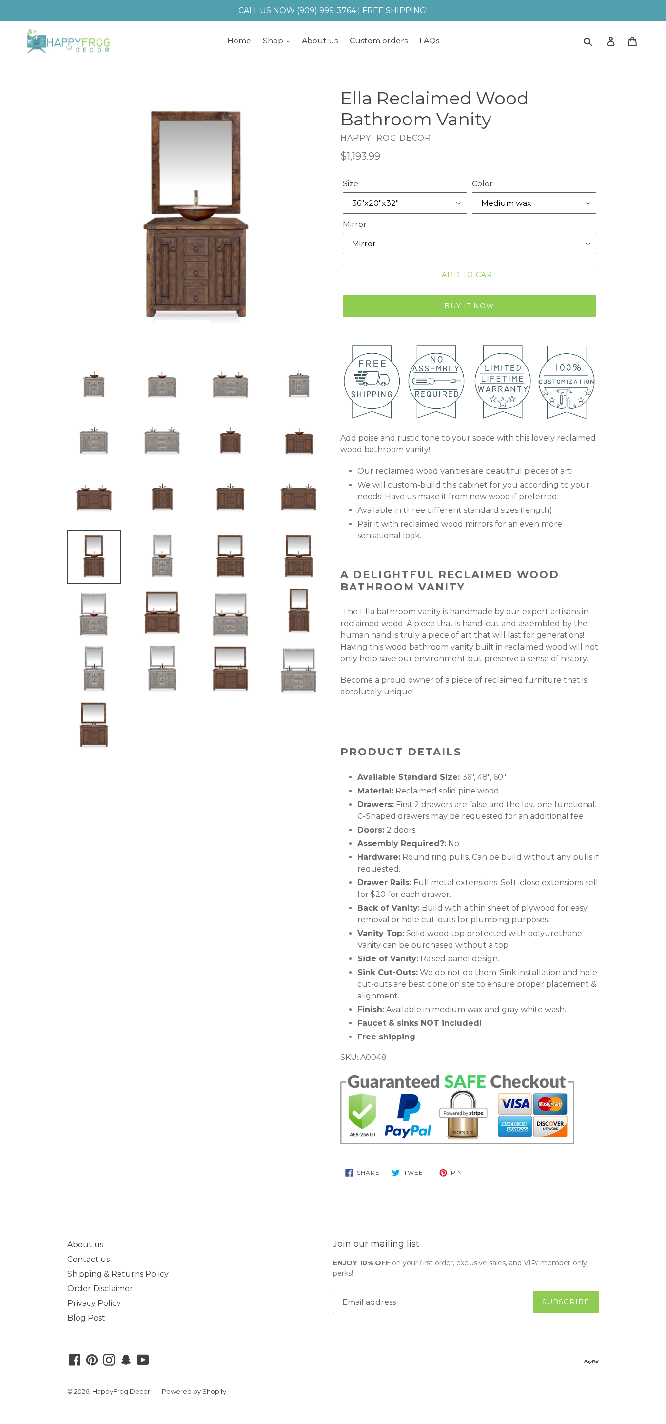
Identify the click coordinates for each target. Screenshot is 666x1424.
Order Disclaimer (100, 1288)
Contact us (88, 1259)
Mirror (355, 224)
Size (350, 183)
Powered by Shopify (194, 1391)
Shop (274, 40)
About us (320, 40)
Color (482, 183)
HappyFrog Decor (121, 1391)
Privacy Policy (94, 1303)
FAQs (429, 40)
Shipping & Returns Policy (118, 1274)
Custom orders (379, 40)
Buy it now (469, 306)
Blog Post (86, 1317)
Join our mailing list (376, 1244)
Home (239, 40)
